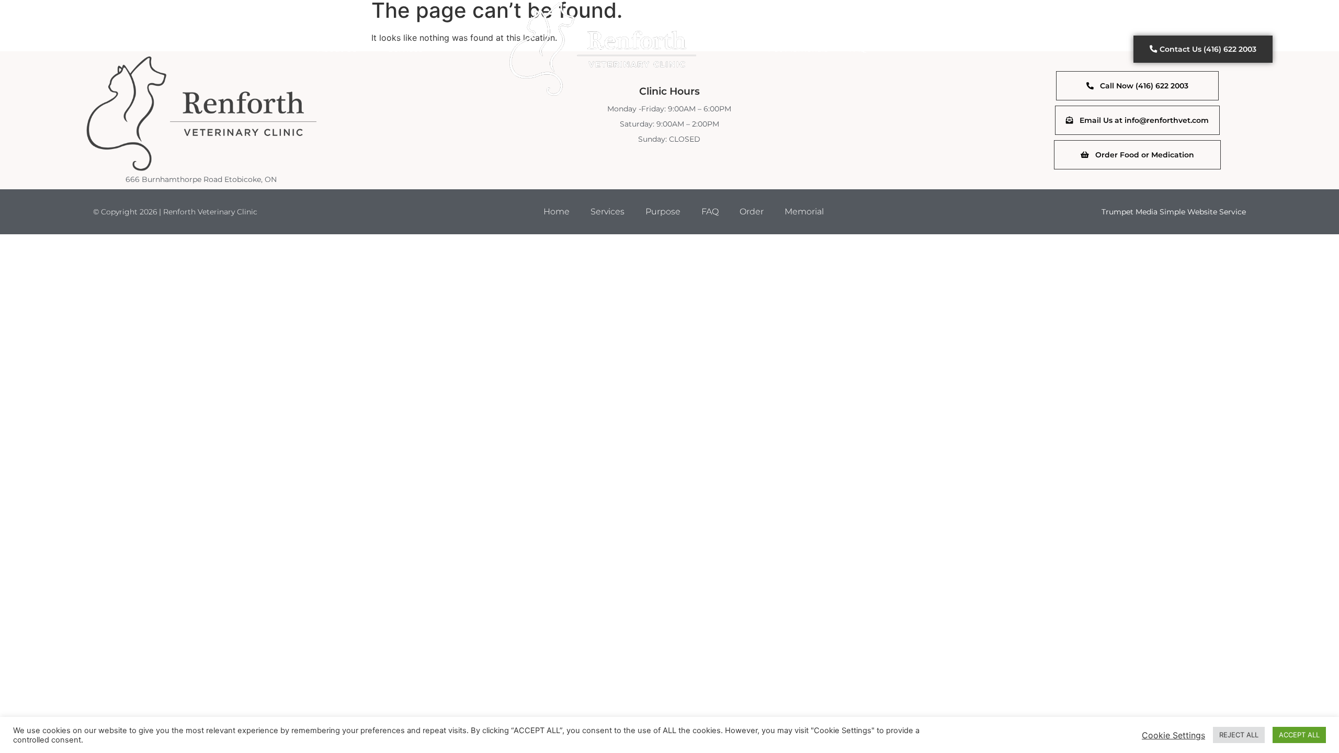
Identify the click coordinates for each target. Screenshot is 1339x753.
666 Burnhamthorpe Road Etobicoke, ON (201, 179)
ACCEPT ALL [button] (1299, 735)
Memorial (804, 211)
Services (405, 49)
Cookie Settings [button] (1173, 735)
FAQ (857, 49)
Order (752, 211)
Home (556, 211)
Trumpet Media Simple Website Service (1174, 211)
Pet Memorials (798, 49)
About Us (337, 49)
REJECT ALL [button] (1238, 735)
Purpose (662, 211)
